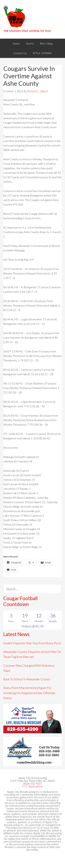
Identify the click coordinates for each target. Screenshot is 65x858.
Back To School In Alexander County (26, 679)
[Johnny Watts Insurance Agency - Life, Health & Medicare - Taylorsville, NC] (32, 718)
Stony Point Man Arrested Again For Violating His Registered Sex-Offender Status (29, 693)
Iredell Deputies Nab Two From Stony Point (32, 643)
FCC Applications (32, 786)
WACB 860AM (32, 19)
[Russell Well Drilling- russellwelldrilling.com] (32, 751)
